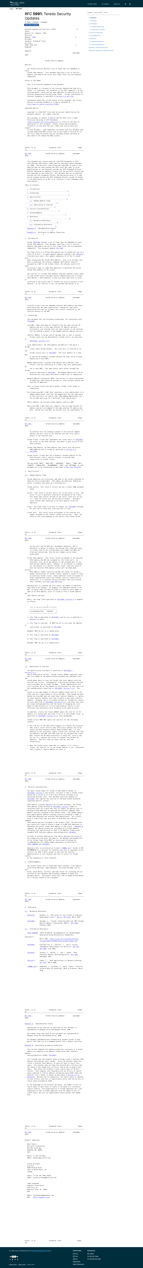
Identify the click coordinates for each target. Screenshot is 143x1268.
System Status (13, 1264)
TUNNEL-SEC (66, 848)
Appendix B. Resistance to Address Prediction (101, 50)
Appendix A (31, 228)
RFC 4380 (59, 248)
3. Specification (93, 23)
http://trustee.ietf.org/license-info (43, 122)
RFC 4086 (43, 948)
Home (11, 9)
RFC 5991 (28, 153)
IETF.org (75, 1253)
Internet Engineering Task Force (41, 1251)
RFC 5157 (43, 962)
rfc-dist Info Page (92, 1256)
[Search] (125, 4)
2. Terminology (93, 20)
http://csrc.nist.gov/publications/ (64, 939)
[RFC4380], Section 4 (65, 599)
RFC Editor (90, 1253)
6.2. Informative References (96, 44)
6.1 (31, 220)
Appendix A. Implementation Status (98, 47)
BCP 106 (76, 947)
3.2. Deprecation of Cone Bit (97, 29)
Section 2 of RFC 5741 (65, 96)
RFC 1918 (50, 581)
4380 (34, 37)
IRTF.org (75, 1256)
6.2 (31, 224)
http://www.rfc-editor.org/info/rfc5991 (43, 104)
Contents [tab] (89, 12)
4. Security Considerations (96, 32)
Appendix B (31, 232)
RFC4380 (37, 242)
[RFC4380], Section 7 (35, 793)
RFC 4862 (74, 954)
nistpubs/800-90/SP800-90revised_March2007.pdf (58, 941)
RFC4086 (46, 844)
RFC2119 (77, 467)
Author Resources (78, 1264)
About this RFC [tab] (98, 12)
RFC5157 (80, 254)
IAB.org (75, 1259)
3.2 (31, 205)
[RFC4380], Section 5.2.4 (40, 341)
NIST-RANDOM (32, 844)
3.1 (31, 201)
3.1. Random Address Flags (96, 26)
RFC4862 (72, 832)
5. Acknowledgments (94, 35)
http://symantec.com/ (41, 1197)
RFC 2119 (69, 467)
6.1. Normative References (96, 41)
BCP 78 (52, 118)
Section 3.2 (34, 619)
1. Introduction (92, 17)
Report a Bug (22, 1264)
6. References (92, 38)
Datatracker (76, 1261)
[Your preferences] (131, 4)
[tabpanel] (103, 34)
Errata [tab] (106, 12)
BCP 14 (59, 917)
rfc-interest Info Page (94, 1259)
